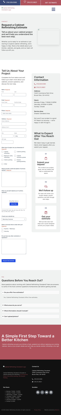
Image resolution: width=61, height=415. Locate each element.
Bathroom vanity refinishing (8, 156)
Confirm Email (17, 102)
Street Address (5, 121)
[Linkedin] (51, 392)
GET (46, 3)
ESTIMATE (53, 3)
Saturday (6, 231)
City (2, 133)
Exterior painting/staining (21, 160)
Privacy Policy (37, 410)
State (15, 133)
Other (5, 164)
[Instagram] (42, 392)
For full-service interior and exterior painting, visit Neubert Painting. (15, 376)
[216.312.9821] (25, 2)
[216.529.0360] (4, 2)
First (3, 91)
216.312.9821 (32, 2)
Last (15, 91)
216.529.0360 (11, 2)
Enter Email (4, 102)
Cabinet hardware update (21, 156)
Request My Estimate (8, 260)
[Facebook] (38, 392)
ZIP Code (4, 139)
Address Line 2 (5, 127)
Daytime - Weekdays (9, 228)
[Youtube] (47, 392)
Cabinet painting (21, 151)
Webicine (57, 410)
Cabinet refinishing (6, 152)
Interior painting (8, 159)
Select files (14, 204)
